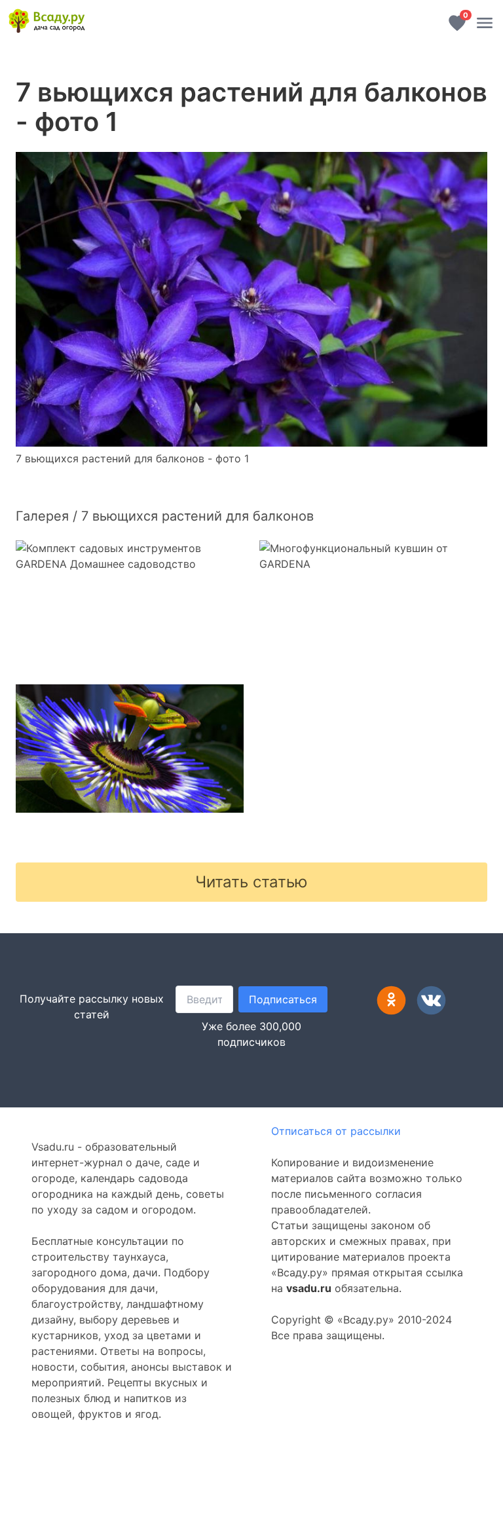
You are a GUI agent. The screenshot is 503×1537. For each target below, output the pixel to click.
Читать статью (251, 881)
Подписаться (283, 999)
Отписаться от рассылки (336, 1131)
